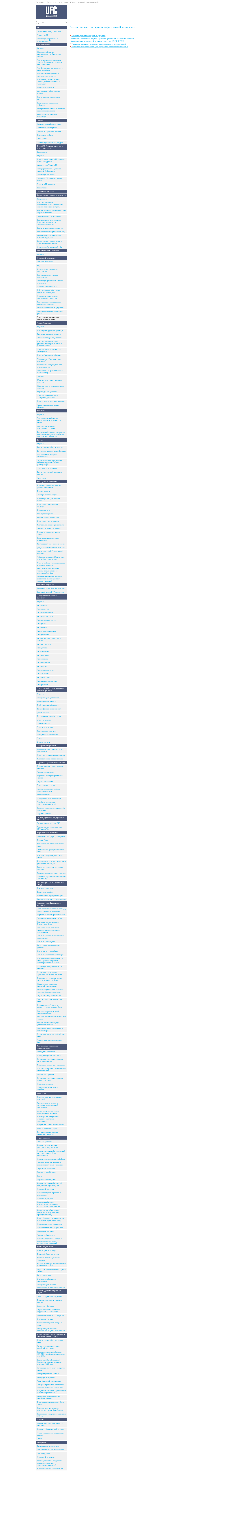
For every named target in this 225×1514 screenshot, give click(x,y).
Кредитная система (44, 1275)
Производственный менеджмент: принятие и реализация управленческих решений (49, 1463)
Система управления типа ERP (48, 823)
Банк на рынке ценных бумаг (48, 951)
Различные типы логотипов (47, 468)
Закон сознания (42, 659)
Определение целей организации (49, 798)
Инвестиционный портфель (47, 1128)
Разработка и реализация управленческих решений (46, 803)
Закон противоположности (47, 681)
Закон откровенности (45, 612)
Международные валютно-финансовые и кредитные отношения (51, 1286)
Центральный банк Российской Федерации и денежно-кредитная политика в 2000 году (49, 1362)
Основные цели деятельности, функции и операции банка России (50, 1409)
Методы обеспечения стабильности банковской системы (50, 1397)
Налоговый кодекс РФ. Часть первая (51, 588)
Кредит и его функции (45, 1306)
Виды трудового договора (47, 392)
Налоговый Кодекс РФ (45, 585)
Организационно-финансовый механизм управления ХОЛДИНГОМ (97, 41)
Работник (40, 376)
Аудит (39, 265)
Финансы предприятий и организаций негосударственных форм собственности (51, 1153)
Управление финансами (45, 1235)
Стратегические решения (46, 785)
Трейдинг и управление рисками (49, 131)
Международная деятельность (48, 698)
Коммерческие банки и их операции (50, 1315)
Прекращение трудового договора (50, 330)
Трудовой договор (44, 323)
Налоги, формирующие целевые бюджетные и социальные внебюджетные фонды (49, 222)
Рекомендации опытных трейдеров (50, 142)
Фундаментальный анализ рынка (49, 124)
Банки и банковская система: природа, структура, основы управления (51, 910)
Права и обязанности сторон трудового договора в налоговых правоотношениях (49, 343)
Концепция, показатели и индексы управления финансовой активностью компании (102, 38)
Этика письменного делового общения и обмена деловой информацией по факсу (48, 571)
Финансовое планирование (47, 287)
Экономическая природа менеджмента (51, 195)
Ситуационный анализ (45, 781)
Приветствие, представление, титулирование (48, 539)
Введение (40, 48)
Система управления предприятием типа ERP (50, 818)
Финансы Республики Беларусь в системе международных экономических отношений (49, 1241)
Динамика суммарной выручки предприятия (88, 36)
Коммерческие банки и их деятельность (46, 1280)
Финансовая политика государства (50, 1228)
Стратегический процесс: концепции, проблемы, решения (50, 689)
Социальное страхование (46, 1168)
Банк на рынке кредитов (46, 942)
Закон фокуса (42, 666)
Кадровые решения (44, 814)
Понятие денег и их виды (46, 1250)
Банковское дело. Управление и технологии (48, 904)
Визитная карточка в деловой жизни (50, 544)
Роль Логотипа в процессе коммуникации (46, 456)
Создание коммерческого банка (49, 996)
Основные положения (45, 262)
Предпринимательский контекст (49, 716)
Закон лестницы (43, 674)
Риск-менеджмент (43, 1453)
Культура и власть (43, 724)
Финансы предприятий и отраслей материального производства (49, 1184)
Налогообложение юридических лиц (50, 232)
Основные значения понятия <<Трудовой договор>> (47, 396)
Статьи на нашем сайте (45, 191)
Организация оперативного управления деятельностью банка (49, 973)
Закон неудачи (42, 627)
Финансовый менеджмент (46, 258)
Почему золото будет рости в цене (50, 896)
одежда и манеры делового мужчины (51, 547)
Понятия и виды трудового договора (51, 401)
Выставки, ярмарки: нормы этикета (50, 525)
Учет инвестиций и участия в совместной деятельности (48, 75)
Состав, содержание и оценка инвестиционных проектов (48, 1112)
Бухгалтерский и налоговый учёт (49, 247)
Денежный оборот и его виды (48, 1254)
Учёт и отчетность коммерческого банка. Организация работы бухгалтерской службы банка (50, 960)
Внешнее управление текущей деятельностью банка (48, 1023)
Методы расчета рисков (46, 1377)
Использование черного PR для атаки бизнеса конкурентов (51, 160)
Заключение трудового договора (49, 338)
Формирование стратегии (46, 731)
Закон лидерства (43, 651)
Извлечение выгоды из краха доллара (51, 899)
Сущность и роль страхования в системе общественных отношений (50, 1164)
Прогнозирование (43, 795)
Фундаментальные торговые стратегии (51, 873)
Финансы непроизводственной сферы (51, 1159)
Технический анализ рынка (47, 128)
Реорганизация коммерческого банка (51, 915)
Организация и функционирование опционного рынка (50, 1079)
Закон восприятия (43, 662)
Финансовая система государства (49, 1224)
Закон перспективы (44, 644)
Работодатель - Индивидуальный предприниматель (49, 366)
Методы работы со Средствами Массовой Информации (49, 170)
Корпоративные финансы (46, 746)
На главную (40, 2)
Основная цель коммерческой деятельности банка (48, 1012)
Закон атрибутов (43, 609)
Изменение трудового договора (49, 334)
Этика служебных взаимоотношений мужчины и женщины (51, 564)
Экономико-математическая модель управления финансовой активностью (99, 47)
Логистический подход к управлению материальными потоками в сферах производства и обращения (51, 434)
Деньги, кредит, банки (45, 1247)
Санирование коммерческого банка (50, 918)
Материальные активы (45, 87)
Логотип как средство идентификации (51, 451)
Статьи (39, 1439)
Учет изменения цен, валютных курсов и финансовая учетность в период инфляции (49, 62)
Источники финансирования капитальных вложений (47, 1133)
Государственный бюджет (46, 1172)
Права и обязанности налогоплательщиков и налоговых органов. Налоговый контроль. (50, 204)
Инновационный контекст (46, 701)
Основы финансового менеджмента (50, 1450)
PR (38, 28)
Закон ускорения (43, 635)
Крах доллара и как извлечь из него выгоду (50, 883)
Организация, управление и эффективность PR (47, 40)
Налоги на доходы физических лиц (50, 228)
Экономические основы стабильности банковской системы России (51, 1335)
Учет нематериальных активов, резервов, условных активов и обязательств (48, 82)
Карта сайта (51, 2)
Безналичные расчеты (45, 1319)
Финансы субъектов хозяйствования (50, 1429)
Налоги (39, 1176)
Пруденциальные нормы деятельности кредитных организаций (51, 1391)
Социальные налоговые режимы (49, 216)
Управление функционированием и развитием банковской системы (50, 991)
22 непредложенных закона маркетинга (47, 597)
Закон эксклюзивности (45, 670)
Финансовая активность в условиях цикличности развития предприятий (98, 44)
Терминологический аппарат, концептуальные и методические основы (49, 420)
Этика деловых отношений (47, 482)
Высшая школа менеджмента (48, 1446)
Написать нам (63, 2)
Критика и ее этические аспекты (49, 528)
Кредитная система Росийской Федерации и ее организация (48, 1311)
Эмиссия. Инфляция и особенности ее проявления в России (51, 1265)
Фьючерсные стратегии (45, 1074)
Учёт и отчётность (44, 45)
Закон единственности (45, 616)
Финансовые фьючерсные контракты (51, 1065)
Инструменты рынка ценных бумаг (50, 1125)
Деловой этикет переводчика (48, 517)
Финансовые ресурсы (45, 1199)
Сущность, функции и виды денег (49, 1296)
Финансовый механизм (45, 1231)
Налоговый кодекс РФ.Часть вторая (50, 592)
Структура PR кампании (46, 184)
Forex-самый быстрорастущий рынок (51, 836)
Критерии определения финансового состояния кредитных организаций (50, 1386)
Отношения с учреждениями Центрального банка (47, 923)
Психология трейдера (45, 135)
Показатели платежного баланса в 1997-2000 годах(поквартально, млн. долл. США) (51, 1354)
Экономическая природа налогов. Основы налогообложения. (49, 242)
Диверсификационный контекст (49, 709)
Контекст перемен (43, 742)
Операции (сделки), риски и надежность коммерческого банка (49, 1006)
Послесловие (42, 188)
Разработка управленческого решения (51, 762)
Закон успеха (41, 624)
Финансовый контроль (45, 1189)
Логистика (41, 411)
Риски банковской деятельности (49, 1381)
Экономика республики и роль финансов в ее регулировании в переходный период (48, 1212)
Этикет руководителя (45, 514)
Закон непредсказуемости (46, 620)
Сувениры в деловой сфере (47, 495)
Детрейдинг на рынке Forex (47, 833)
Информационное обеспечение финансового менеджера (48, 291)
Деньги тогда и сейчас (45, 892)
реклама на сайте (92, 2)
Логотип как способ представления (50, 447)
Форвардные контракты (46, 1052)
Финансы (40, 1420)
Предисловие (42, 152)
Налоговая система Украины (48, 251)
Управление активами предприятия (50, 308)
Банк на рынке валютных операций (50, 955)
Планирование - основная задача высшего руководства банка (49, 979)
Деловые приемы (43, 491)
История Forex (42, 840)
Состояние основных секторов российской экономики (48, 1347)
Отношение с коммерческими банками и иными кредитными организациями (48, 930)
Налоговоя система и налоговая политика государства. (49, 236)
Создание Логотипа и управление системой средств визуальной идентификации (49, 462)
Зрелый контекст (43, 712)
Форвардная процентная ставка (48, 1055)
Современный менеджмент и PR (49, 31)
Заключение (41, 478)
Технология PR (42, 35)
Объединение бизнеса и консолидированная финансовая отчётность (49, 54)
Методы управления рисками (48, 1374)
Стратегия (40, 694)
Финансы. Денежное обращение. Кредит (49, 1292)
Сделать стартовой (77, 2)
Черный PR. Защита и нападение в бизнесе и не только (50, 147)
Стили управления (44, 720)
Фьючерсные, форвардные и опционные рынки (47, 1047)
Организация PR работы (46, 175)
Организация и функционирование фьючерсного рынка (50, 1060)
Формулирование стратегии (47, 735)
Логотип (40, 440)
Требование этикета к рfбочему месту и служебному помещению (51, 558)
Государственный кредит (46, 1180)
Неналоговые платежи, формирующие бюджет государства (51, 211)
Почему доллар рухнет (45, 888)
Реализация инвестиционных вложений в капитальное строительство (47, 1119)
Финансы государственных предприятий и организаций (47, 1146)
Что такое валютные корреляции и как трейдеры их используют (51, 862)
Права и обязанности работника (49, 355)
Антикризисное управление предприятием (47, 270)
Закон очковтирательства (46, 631)
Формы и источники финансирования (51, 755)
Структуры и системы (45, 727)
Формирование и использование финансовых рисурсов (49, 303)
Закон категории (43, 655)
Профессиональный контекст (48, 705)
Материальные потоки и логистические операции (46, 427)
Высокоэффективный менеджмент (50, 1469)
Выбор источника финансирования (50, 759)
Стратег (40, 738)
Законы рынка (42, 139)
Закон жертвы (42, 605)
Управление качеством (45, 772)
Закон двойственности (45, 677)
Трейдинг (40, 120)
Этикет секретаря (43, 510)
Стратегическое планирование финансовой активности (48, 318)
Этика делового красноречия (48, 521)
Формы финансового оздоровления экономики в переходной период (50, 1219)
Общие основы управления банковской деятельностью (47, 985)
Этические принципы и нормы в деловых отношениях (49, 486)
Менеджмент (42, 1442)
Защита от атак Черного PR (47, 165)
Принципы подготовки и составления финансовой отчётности (51, 110)
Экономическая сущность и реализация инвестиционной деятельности (47, 1105)
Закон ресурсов (42, 685)
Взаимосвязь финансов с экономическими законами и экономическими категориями (48, 1204)
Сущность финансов (44, 1141)
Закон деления (42, 648)
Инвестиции (41, 1093)
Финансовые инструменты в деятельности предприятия (47, 297)
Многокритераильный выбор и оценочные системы (48, 790)
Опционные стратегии (45, 1084)
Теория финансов (43, 1138)
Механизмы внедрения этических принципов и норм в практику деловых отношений (49, 579)
